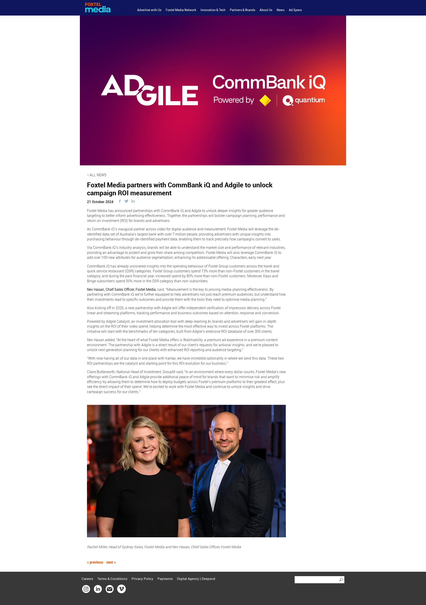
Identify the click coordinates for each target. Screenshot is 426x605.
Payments (165, 579)
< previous (95, 562)
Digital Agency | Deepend (196, 579)
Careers (87, 579)
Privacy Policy (142, 579)
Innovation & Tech (213, 10)
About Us (266, 10)
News (280, 10)
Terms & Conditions (112, 579)
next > (111, 562)
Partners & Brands (242, 10)
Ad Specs (295, 10)
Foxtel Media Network (181, 10)
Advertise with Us (149, 10)
